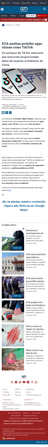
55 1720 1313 (28, 405)
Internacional (10, 25)
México (13, 16)
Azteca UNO (25, 3)
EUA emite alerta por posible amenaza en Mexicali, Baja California (36, 279)
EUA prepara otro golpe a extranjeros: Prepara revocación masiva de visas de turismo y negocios (35, 303)
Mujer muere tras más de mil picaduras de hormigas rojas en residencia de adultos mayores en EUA (35, 351)
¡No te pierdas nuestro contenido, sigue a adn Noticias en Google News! (24, 206)
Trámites (4, 16)
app (9, 190)
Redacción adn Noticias (18, 108)
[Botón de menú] (2, 9)
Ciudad (22, 16)
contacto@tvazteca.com (32, 403)
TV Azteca (16, 3)
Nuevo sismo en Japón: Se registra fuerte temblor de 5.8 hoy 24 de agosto (36, 327)
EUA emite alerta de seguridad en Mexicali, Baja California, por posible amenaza (36, 255)
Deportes (43, 3)
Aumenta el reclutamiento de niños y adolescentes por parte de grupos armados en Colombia (34, 231)
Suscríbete (31, 16)
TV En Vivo (43, 15)
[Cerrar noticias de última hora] (45, 19)
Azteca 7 (35, 3)
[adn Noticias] (24, 9)
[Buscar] (45, 9)
